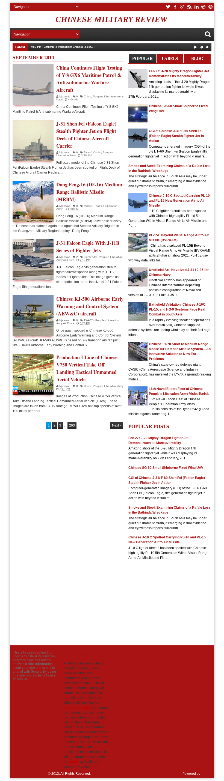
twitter (168, 7)
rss (189, 7)
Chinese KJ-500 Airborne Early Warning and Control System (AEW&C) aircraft (89, 306)
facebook (175, 7)
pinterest (210, 7)
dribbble (203, 7)
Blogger (207, 774)
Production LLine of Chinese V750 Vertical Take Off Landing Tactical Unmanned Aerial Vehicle (86, 368)
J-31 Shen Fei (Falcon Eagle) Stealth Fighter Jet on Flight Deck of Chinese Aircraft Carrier (86, 134)
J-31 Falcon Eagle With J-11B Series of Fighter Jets (87, 246)
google (182, 7)
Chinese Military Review (111, 19)
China (87, 96)
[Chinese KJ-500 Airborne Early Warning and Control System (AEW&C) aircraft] (33, 315)
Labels (170, 58)
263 (72, 425)
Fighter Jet (90, 256)
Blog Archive (197, 59)
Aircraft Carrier (92, 152)
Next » (117, 425)
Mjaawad (65, 96)
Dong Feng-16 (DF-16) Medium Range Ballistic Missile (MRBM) (89, 192)
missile (88, 205)
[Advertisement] (169, 601)
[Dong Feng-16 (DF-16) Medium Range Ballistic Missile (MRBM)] (33, 201)
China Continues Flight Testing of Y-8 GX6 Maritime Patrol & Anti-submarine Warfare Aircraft (89, 78)
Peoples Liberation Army (108, 385)
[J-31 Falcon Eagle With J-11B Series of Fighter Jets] (33, 259)
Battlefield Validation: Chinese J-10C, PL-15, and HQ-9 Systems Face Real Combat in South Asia (108, 46)
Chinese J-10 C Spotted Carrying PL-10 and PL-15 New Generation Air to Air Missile (179, 200)
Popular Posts (142, 59)
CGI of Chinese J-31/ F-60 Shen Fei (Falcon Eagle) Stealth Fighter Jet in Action (176, 136)
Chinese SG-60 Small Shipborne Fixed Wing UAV (165, 468)
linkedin (196, 7)
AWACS (89, 320)
